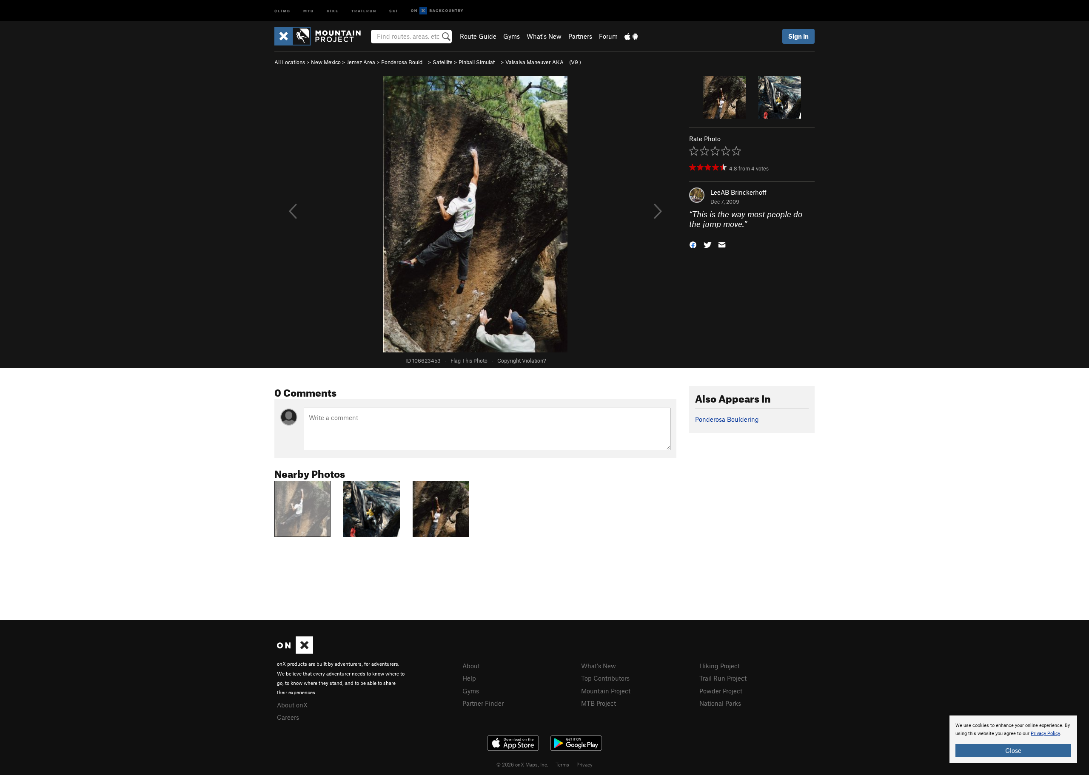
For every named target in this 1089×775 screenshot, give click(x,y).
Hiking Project (719, 666)
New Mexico (326, 62)
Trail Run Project (723, 678)
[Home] (321, 36)
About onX (292, 705)
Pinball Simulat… (479, 62)
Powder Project (720, 691)
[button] (693, 244)
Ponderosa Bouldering (727, 419)
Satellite (443, 62)
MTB (308, 10)
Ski (393, 10)
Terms (562, 764)
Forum (608, 36)
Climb (282, 10)
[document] (1013, 739)
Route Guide (478, 36)
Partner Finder (483, 703)
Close (1013, 750)
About (471, 666)
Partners (580, 36)
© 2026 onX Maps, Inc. (522, 764)
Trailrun (363, 10)
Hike (333, 10)
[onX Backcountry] (437, 10)
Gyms (511, 36)
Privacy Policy (1045, 733)
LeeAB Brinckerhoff (738, 192)
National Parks (720, 703)
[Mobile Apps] (631, 36)
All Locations (289, 62)
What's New (544, 36)
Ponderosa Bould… (404, 62)
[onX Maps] (295, 651)
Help (469, 678)
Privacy (584, 764)
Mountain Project (605, 691)
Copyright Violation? (521, 360)
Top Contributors (605, 678)
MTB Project (598, 703)
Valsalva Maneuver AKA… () (543, 62)
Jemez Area (361, 62)
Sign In (798, 36)
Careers (288, 717)
